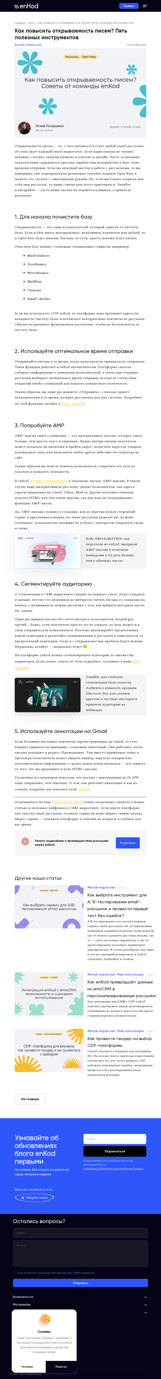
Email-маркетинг (29, 45)
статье (83, 789)
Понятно (61, 1366)
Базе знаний (73, 403)
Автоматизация (131, 974)
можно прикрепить (48, 480)
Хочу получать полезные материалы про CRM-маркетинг (56, 1272)
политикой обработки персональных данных (113, 1168)
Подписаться (115, 1151)
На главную (30, 1099)
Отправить (80, 1283)
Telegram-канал (66, 802)
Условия (27, 1366)
